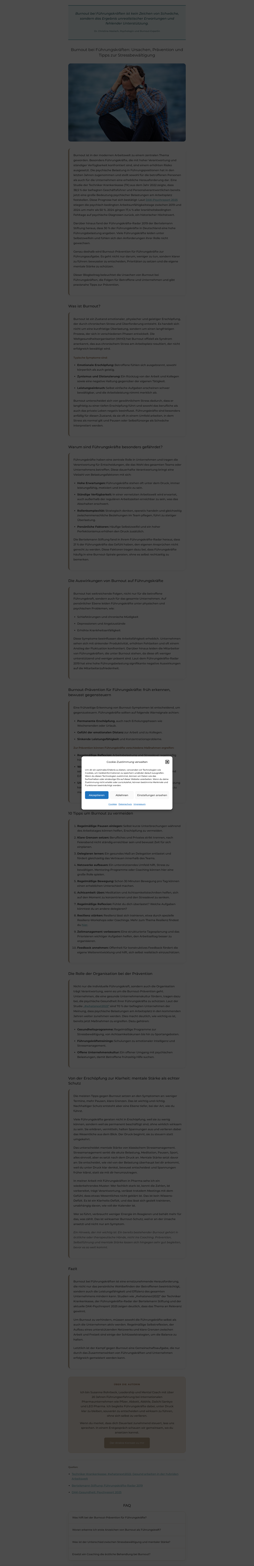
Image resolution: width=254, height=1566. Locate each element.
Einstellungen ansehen (152, 795)
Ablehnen (122, 795)
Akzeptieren (97, 795)
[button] (167, 762)
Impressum (140, 804)
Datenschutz (125, 804)
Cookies (113, 804)
